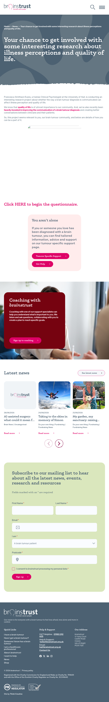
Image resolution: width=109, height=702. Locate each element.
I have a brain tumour (14, 635)
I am (15, 536)
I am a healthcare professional (12, 648)
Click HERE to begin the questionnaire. (41, 204)
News (15, 26)
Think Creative (13, 694)
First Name (18, 503)
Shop (6, 663)
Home (7, 26)
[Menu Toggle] (102, 7)
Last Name (62, 503)
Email (15, 520)
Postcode (17, 553)
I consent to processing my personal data (42, 569)
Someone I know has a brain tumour (17, 642)
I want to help (10, 656)
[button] (59, 443)
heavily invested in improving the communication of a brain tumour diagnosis (42, 110)
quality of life (24, 107)
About (12, 652)
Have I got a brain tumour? (16, 638)
